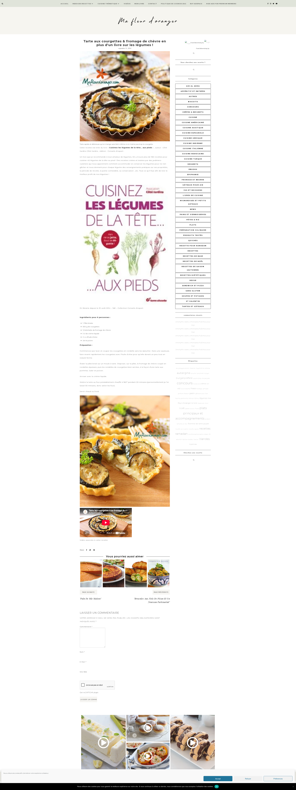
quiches (193, 240)
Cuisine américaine (193, 122)
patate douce (189, 408)
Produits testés (193, 235)
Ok (217, 786)
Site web (83, 672)
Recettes (193, 251)
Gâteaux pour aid (193, 185)
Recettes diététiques (193, 275)
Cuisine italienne (193, 148)
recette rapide (194, 429)
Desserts (193, 164)
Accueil (64, 4)
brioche (193, 373)
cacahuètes (197, 378)
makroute (201, 403)
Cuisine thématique (107, 4)
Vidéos (127, 4)
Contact (152, 4)
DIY (208, 384)
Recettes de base (193, 256)
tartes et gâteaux (193, 306)
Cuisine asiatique (193, 128)
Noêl (182, 408)
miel (206, 403)
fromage (199, 388)
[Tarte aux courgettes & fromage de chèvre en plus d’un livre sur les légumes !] (125, 96)
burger (206, 373)
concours (193, 107)
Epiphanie (193, 174)
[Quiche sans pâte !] (113, 564)
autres (193, 96)
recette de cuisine (182, 429)
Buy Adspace (196, 4)
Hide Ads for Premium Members (221, 4)
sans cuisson (204, 434)
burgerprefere (184, 378)
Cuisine (193, 117)
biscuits (193, 102)
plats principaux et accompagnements (191, 413)
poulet (206, 424)
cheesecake (206, 378)
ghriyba (205, 388)
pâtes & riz (193, 220)
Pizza (197, 408)
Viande (196, 439)
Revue (193, 280)
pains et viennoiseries (193, 214)
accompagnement (182, 368)
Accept (218, 778)
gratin (192, 393)
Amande (193, 368)
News (193, 209)
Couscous (196, 384)
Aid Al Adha (193, 86)
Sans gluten (193, 291)
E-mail (83, 662)
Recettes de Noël (193, 261)
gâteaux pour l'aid (201, 393)
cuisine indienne (193, 143)
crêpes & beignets (193, 112)
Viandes (204, 439)
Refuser (248, 778)
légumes (203, 398)
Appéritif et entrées (193, 91)
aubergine (183, 373)
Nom (82, 652)
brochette (200, 373)
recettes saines (193, 434)
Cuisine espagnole (193, 133)
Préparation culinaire (193, 230)
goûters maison (183, 393)
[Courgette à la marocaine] (158, 564)
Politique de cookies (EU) (173, 4)
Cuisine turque (193, 159)
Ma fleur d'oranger (148, 21)
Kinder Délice (194, 398)
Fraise (193, 388)
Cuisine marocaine (193, 154)
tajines (185, 439)
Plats (193, 225)
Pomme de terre (195, 424)
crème (203, 384)
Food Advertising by (197, 42)
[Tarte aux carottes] (91, 564)
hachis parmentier (182, 398)
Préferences (278, 778)
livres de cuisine (193, 195)
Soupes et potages (193, 296)
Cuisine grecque (193, 138)
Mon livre (139, 4)
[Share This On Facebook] (86, 550)
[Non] (293, 786)
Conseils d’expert (116, 151)
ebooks (193, 169)
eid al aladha (185, 388)
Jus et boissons (193, 190)
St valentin (193, 301)
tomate (190, 439)
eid (179, 388)
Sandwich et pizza (193, 285)
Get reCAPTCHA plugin (89, 692)
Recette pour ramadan (193, 246)
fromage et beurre (193, 180)
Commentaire (86, 626)
